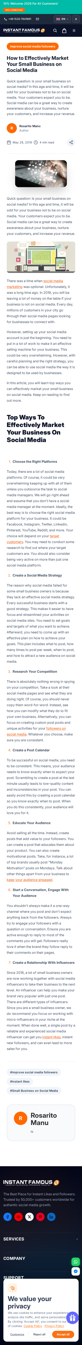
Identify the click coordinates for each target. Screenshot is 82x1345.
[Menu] (74, 31)
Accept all (63, 1334)
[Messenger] (75, 1271)
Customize (17, 1334)
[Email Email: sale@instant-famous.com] (37, 19)
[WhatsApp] (75, 1262)
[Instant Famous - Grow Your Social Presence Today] (24, 30)
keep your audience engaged (29, 880)
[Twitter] (29, 1217)
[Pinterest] (40, 1217)
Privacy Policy (54, 1326)
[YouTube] (18, 1217)
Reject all (39, 1334)
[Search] (55, 30)
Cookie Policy (33, 1326)
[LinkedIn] (51, 1217)
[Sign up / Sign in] (76, 19)
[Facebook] (7, 1217)
